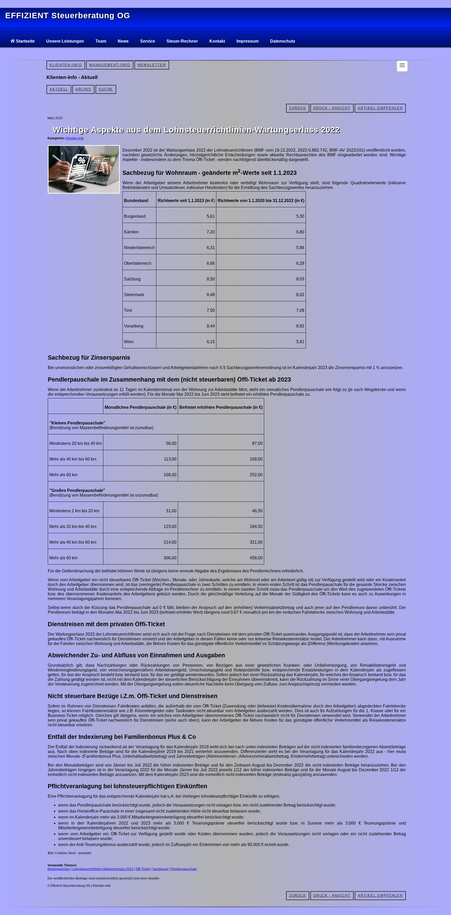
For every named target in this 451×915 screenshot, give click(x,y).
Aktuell (59, 89)
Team (101, 41)
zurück (297, 108)
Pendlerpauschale (184, 869)
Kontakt (217, 41)
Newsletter (152, 65)
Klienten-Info (66, 65)
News (123, 41)
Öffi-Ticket (143, 869)
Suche (106, 89)
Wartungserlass (59, 869)
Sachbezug (160, 869)
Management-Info (109, 65)
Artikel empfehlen (380, 108)
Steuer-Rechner (182, 41)
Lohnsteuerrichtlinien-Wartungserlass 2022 (102, 869)
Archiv (83, 89)
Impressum (247, 41)
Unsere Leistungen (65, 41)
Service (147, 41)
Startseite (25, 41)
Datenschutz (282, 41)
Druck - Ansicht (332, 108)
